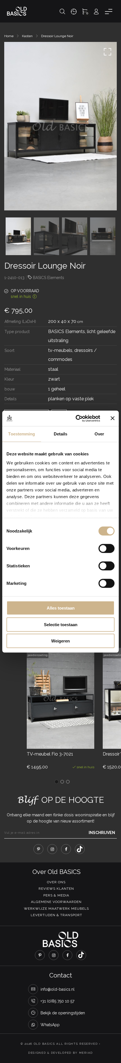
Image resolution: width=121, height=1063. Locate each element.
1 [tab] (56, 781)
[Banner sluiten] (113, 418)
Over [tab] (99, 434)
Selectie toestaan (60, 624)
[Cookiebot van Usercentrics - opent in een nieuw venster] (76, 418)
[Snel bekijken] (50, 738)
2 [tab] (62, 781)
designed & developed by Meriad (60, 1052)
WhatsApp (50, 1024)
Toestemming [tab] (21, 434)
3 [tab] (68, 781)
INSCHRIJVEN (102, 832)
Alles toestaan (61, 608)
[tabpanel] (60, 714)
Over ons (56, 882)
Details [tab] (61, 434)
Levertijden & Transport (56, 915)
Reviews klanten (56, 889)
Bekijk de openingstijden (63, 1013)
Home (9, 36)
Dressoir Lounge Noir (57, 36)
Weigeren (60, 641)
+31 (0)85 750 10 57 (57, 1001)
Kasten (27, 36)
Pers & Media (56, 895)
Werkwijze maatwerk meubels (56, 909)
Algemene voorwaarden (56, 902)
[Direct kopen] (81, 738)
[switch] (106, 548)
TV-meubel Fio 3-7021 (50, 754)
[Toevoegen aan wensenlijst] (66, 738)
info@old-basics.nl (58, 989)
